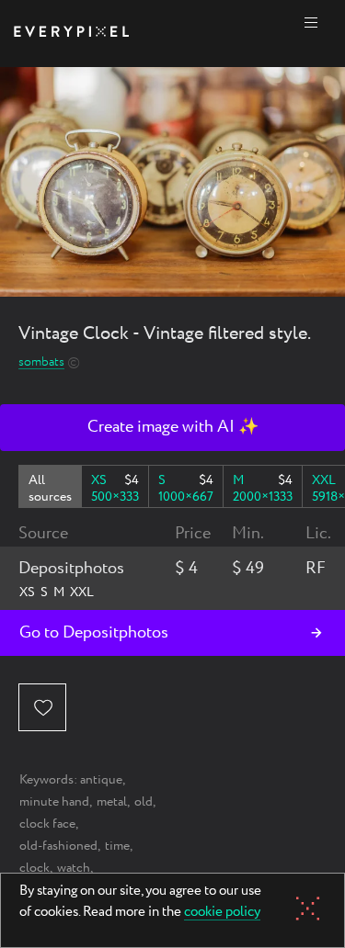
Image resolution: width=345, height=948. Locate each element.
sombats (41, 362)
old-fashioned (58, 846)
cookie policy (222, 913)
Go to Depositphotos (93, 633)
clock (34, 868)
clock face (47, 824)
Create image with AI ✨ (173, 427)
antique (101, 780)
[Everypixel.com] (71, 33)
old (143, 802)
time (117, 846)
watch (73, 868)
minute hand (54, 802)
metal (112, 802)
